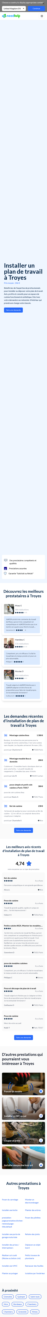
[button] (42, 16)
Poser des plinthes (33, 1217)
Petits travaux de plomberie (32, 1256)
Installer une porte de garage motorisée (11, 1235)
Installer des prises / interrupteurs (10, 1246)
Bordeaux (17, 1304)
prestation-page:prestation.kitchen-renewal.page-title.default (12, 1222)
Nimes (35, 1311)
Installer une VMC (10, 1266)
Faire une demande (13, 310)
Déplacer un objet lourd (32, 1246)
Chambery (31, 1304)
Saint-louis (35, 1296)
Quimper (21, 1296)
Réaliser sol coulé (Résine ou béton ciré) (11, 1256)
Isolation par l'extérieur (35, 1273)
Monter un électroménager (32, 1201)
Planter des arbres (33, 1210)
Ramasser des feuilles (34, 1266)
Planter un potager (10, 1273)
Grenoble (8, 1296)
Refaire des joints (32, 1234)
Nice (6, 1304)
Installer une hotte (9, 1210)
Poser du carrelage (10, 1199)
